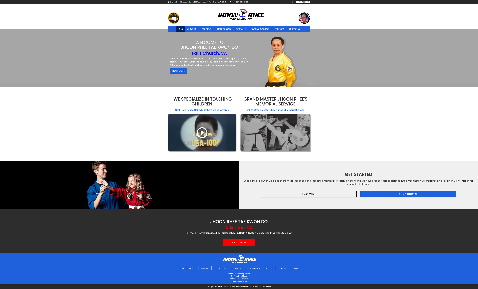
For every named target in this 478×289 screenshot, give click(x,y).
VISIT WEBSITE (239, 242)
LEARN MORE (308, 194)
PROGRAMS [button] (206, 29)
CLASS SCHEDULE (224, 29)
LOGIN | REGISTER (303, 2)
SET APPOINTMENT (408, 194)
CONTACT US (294, 29)
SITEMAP (295, 268)
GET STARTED (241, 29)
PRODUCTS (279, 29)
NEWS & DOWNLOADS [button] (260, 29)
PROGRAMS (205, 268)
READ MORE (178, 70)
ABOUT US (192, 268)
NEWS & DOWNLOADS (253, 268)
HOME (180, 29)
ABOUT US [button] (191, 29)
